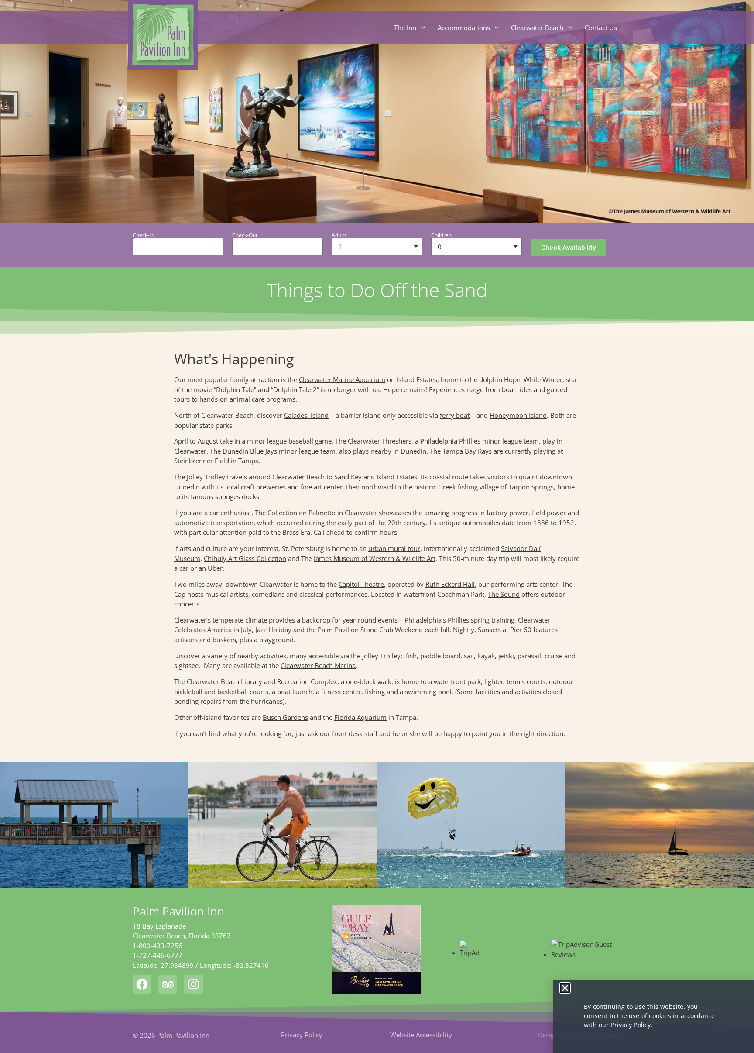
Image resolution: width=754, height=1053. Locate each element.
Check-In (143, 235)
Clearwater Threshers (379, 441)
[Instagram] (193, 984)
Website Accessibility (421, 1034)
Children (441, 235)
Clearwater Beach (537, 27)
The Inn (405, 27)
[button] (568, 247)
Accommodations (464, 27)
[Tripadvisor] (167, 984)
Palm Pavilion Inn (178, 911)
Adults (339, 235)
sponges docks (237, 496)
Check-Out (244, 235)
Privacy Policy (301, 1034)
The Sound (504, 594)
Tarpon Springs (531, 486)
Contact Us (601, 27)
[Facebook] (142, 984)
